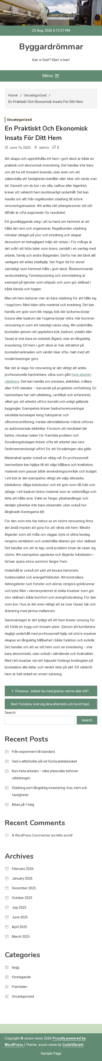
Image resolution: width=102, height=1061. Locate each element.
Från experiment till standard (33, 752)
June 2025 (20, 917)
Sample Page (51, 1053)
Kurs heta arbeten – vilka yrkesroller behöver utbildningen (45, 774)
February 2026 (22, 869)
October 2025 (22, 898)
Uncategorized (19, 120)
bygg (15, 967)
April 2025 (19, 927)
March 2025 (21, 936)
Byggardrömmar (51, 47)
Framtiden (19, 987)
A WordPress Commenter (31, 835)
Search (10, 712)
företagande (21, 977)
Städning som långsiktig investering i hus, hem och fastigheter (49, 791)
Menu (48, 75)
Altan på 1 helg (23, 805)
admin (44, 147)
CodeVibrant (72, 1045)
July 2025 (19, 907)
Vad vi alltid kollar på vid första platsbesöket (44, 761)
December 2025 (24, 888)
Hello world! (64, 835)
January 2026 (22, 878)
